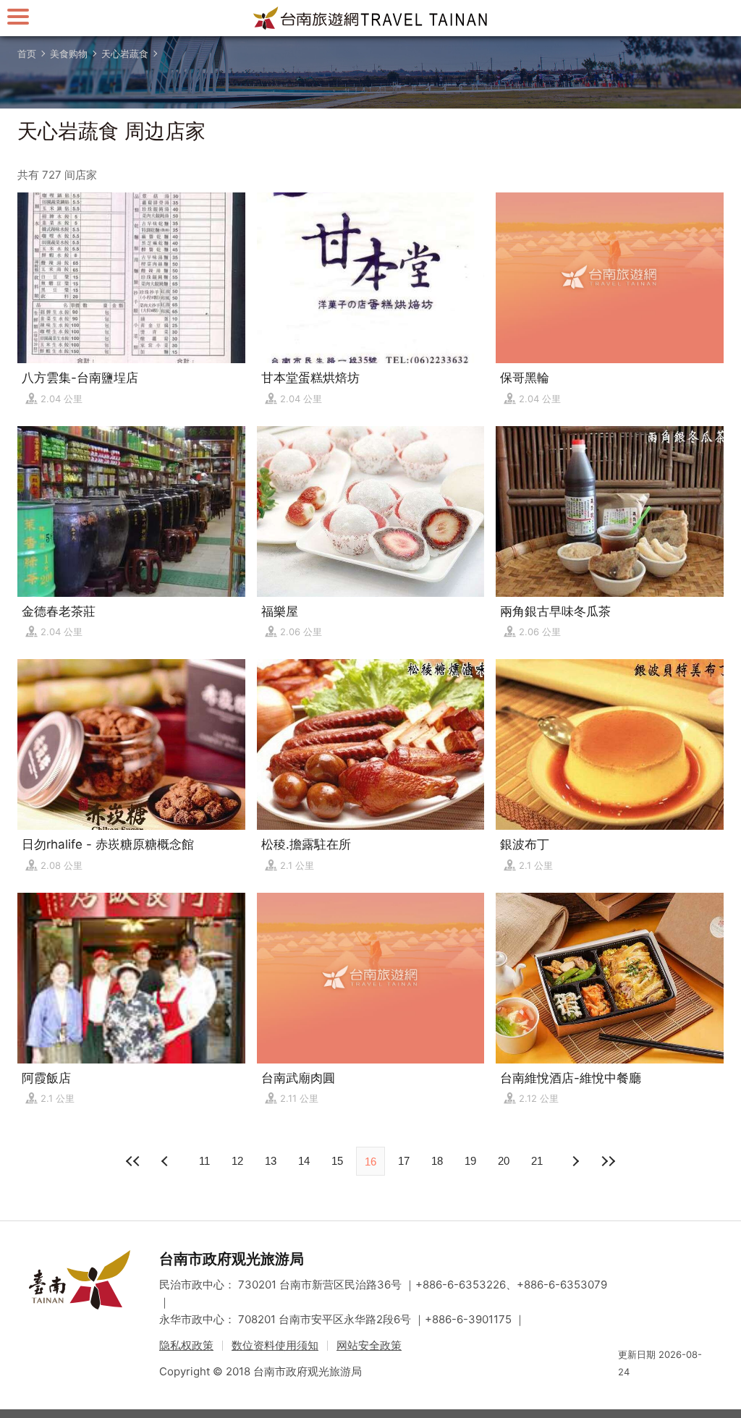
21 (537, 1161)
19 (470, 1161)
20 (503, 1161)
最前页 (133, 1161)
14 (304, 1161)
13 (270, 1161)
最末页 (607, 1161)
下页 (166, 1161)
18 (437, 1161)
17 (404, 1161)
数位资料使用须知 (275, 1345)
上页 (574, 1161)
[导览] (18, 16)
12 (237, 1161)
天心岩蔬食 (124, 53)
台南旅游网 (370, 18)
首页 (26, 53)
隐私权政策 (186, 1345)
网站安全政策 (369, 1345)
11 (204, 1161)
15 (337, 1161)
